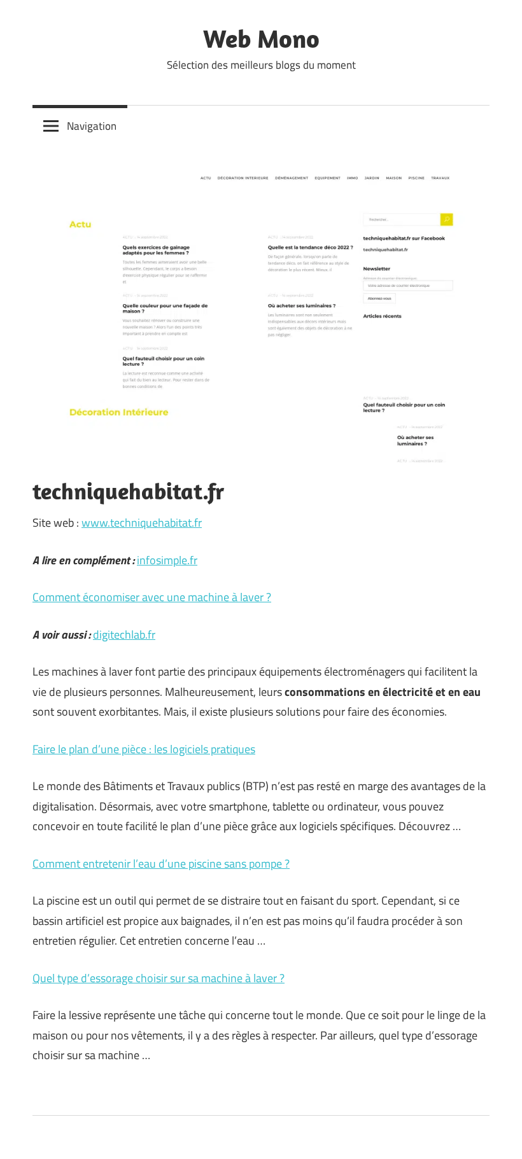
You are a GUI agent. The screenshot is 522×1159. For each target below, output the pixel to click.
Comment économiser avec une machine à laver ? (151, 597)
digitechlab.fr (124, 634)
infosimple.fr (167, 560)
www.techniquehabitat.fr (141, 522)
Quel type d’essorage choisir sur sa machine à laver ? (158, 978)
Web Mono (261, 38)
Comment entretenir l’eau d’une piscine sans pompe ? (161, 863)
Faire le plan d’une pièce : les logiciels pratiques (143, 749)
